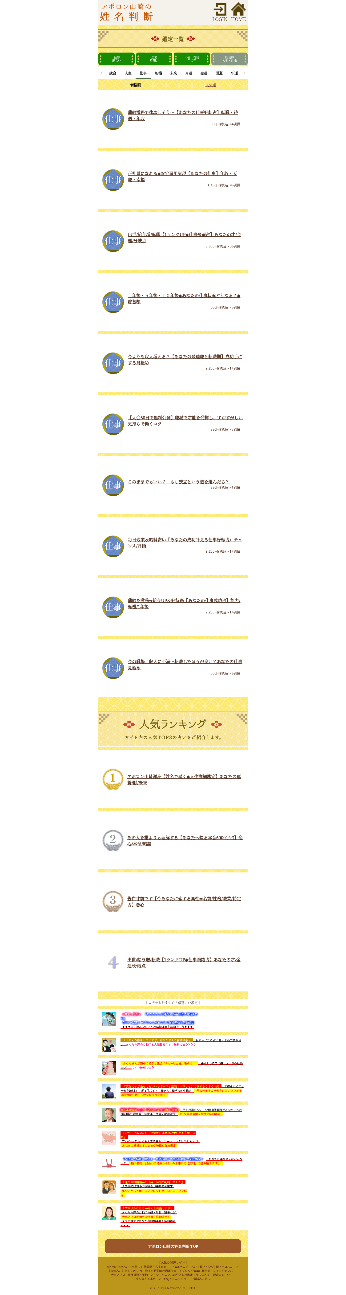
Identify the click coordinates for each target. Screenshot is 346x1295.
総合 (112, 72)
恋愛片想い (154, 59)
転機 (158, 72)
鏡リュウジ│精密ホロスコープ (219, 1267)
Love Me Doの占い (117, 1267)
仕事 (143, 72)
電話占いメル (201, 1279)
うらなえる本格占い (148, 1279)
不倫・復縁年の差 (192, 59)
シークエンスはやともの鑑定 (174, 1275)
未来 (173, 72)
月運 (188, 72)
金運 (203, 72)
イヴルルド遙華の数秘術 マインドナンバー (207, 1271)
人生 (128, 72)
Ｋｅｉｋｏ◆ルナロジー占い (179, 1267)
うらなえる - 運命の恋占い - (214, 1275)
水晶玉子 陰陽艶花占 (145, 1267)
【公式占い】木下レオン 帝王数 (128, 1271)
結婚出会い (116, 59)
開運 (219, 72)
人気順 (210, 84)
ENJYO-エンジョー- (177, 1279)
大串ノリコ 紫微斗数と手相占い (132, 1275)
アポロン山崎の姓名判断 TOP (173, 1246)
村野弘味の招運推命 (163, 1271)
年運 (234, 72)
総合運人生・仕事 (229, 59)
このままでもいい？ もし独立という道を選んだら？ (178, 481)
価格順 (135, 84)
